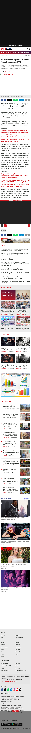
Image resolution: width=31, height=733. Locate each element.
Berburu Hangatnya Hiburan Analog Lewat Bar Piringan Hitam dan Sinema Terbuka (8, 366)
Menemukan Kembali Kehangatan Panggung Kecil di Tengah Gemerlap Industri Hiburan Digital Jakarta (22, 366)
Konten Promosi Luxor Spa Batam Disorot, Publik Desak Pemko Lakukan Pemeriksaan (15, 185)
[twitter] (9, 100)
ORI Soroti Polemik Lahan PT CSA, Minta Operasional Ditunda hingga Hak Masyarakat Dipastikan (11, 470)
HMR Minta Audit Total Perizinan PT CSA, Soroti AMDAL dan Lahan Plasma (10, 425)
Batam (7, 55)
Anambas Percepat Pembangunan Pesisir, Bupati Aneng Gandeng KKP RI (11, 452)
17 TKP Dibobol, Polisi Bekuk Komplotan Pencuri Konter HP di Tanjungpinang (8, 312)
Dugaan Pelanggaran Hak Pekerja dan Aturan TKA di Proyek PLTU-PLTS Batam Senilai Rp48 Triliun (15, 181)
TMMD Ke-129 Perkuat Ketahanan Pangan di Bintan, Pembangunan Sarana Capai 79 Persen (14, 131)
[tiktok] (20, 689)
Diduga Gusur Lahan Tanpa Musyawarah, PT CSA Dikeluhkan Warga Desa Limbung (10, 415)
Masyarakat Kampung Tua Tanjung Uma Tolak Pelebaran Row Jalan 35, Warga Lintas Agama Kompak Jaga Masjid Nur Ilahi (14, 175)
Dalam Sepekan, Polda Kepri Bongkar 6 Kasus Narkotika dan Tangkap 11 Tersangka (22, 327)
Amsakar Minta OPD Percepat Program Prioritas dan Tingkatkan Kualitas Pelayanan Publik (15, 136)
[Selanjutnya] (29, 225)
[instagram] (14, 689)
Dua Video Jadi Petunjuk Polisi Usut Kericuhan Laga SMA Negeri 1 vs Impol (10, 443)
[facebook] (3, 100)
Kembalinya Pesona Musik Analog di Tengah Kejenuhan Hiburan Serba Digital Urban (7, 349)
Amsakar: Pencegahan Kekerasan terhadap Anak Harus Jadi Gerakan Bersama (15, 140)
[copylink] (27, 100)
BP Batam (3, 230)
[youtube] (17, 689)
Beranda (2, 55)
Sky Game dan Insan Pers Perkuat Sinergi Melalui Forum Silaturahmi (15, 282)
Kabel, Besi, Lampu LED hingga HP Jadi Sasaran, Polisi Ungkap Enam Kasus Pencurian (22, 312)
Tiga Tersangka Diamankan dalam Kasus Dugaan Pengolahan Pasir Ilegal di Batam (8, 294)
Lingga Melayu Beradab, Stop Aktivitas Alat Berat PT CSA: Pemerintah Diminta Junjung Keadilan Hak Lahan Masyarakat (11, 461)
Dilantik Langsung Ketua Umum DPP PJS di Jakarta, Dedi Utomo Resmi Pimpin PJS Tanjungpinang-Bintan (10, 434)
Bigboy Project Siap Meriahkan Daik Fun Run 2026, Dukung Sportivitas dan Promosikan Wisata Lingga (11, 489)
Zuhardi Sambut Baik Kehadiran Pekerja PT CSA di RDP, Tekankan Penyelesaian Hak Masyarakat (11, 480)
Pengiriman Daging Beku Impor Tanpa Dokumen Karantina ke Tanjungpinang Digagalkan (13, 277)
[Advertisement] (11, 23)
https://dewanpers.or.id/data (9, 681)
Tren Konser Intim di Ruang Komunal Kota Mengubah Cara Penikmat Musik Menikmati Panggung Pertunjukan (23, 349)
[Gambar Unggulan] (15, 84)
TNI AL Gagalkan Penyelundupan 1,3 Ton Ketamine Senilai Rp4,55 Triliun (7, 327)
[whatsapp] (15, 100)
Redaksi (7, 71)
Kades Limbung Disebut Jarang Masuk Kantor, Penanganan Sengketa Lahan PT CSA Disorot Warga (11, 406)
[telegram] (21, 100)
